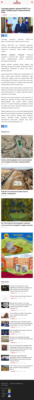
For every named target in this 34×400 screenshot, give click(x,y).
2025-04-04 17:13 (5, 195)
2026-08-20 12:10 (20, 310)
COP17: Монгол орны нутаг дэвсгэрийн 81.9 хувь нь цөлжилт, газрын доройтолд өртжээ (21, 367)
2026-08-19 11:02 (20, 371)
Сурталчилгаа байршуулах (16, 383)
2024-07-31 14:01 (13, 14)
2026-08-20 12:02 (20, 318)
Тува (3, 391)
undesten (5, 14)
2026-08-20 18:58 (20, 293)
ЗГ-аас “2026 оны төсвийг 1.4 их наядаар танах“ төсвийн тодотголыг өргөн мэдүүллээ (20, 315)
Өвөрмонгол (4, 393)
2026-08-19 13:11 (20, 342)
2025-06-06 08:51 (5, 164)
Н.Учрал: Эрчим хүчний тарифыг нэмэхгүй (21, 296)
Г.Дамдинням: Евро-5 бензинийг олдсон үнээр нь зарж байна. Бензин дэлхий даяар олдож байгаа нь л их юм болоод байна (21, 323)
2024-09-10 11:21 (5, 227)
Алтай (3, 396)
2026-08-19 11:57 (20, 352)
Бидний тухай (4, 383)
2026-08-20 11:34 (20, 327)
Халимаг (4, 390)
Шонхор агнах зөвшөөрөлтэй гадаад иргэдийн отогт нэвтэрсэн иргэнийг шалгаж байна (21, 338)
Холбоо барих (4, 385)
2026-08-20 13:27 (20, 298)
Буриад (3, 395)
